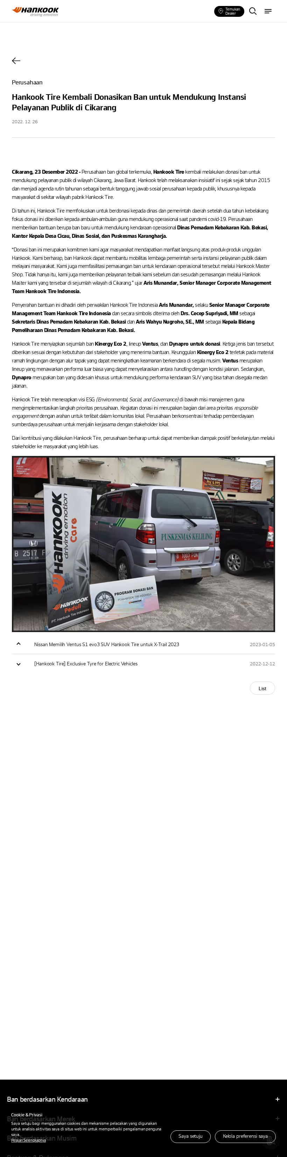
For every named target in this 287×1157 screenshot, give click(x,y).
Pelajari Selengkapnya (28, 1140)
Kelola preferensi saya (245, 1135)
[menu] (268, 11)
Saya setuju (190, 1135)
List (262, 688)
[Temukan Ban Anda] (253, 11)
